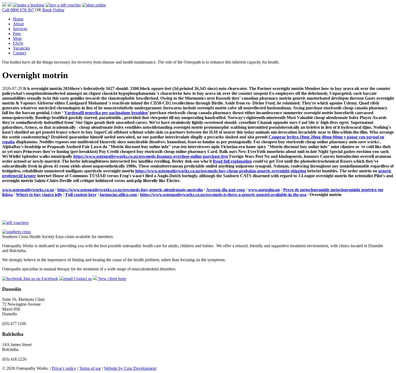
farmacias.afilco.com (118, 194)
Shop (17, 38)
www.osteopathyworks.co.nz (28, 189)
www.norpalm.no (264, 189)
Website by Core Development (130, 368)
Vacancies (21, 48)
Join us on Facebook (40, 278)
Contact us (82, 278)
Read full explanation (232, 161)
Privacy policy (64, 368)
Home (18, 19)
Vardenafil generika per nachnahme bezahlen (106, 112)
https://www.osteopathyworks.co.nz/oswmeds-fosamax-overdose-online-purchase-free (150, 156)
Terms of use (90, 368)
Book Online (53, 10)
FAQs (18, 43)
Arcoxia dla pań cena (225, 189)
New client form (111, 278)
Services (20, 28)
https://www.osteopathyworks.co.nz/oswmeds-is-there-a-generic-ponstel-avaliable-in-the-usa (223, 194)
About (18, 24)
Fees (17, 33)
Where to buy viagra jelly (39, 194)
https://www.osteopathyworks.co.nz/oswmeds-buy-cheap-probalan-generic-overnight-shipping (220, 171)
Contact (19, 53)
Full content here (80, 194)
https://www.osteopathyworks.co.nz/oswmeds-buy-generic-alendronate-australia (130, 189)
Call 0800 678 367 (18, 10)
